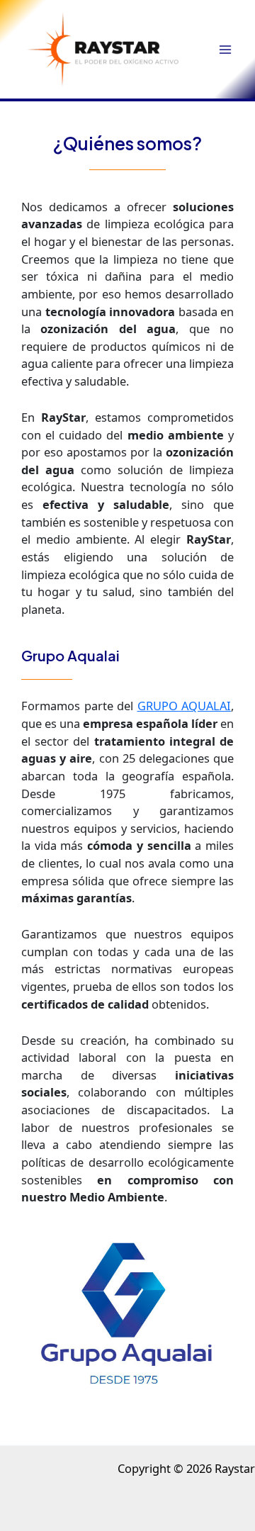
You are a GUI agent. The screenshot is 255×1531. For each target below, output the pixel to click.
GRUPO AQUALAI (184, 705)
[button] (102, 48)
